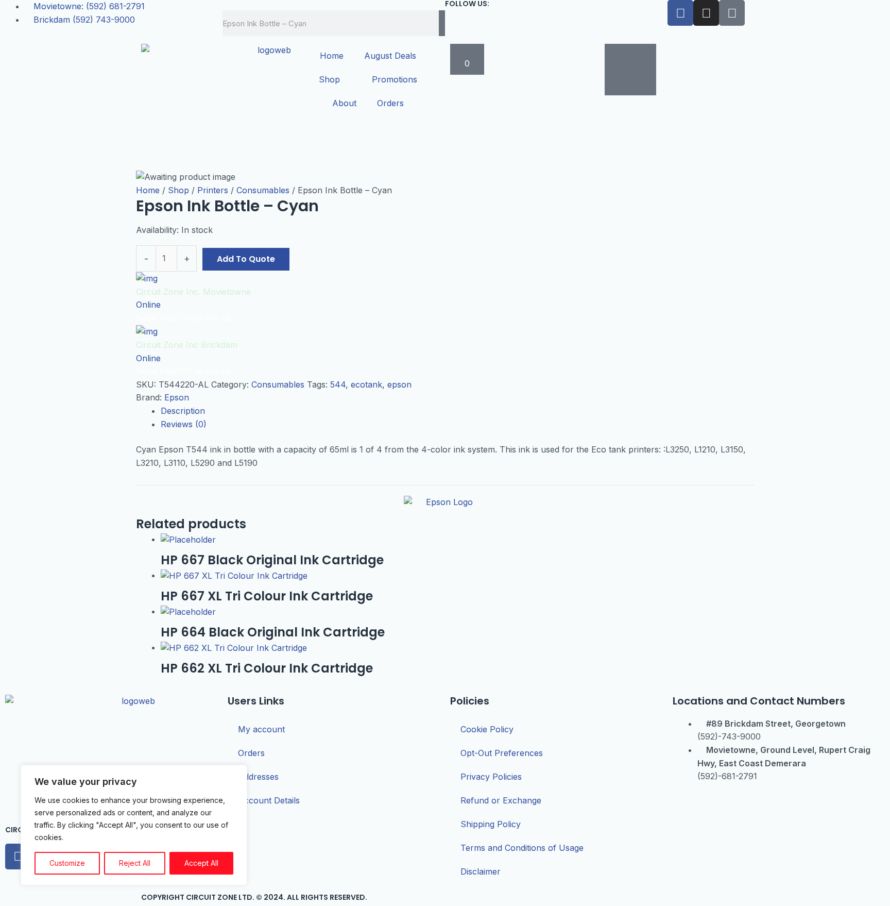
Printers (212, 190)
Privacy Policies (491, 776)
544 (338, 384)
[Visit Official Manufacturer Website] (445, 505)
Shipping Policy (490, 824)
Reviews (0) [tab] (184, 424)
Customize (67, 863)
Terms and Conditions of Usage (522, 848)
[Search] (442, 23)
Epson (176, 397)
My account (261, 729)
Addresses (258, 776)
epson (399, 384)
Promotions (394, 79)
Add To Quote (246, 259)
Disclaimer (480, 871)
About (344, 103)
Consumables (262, 190)
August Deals (390, 56)
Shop (329, 79)
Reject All (134, 863)
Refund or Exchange (500, 800)
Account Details (269, 800)
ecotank (366, 384)
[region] (134, 825)
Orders (390, 103)
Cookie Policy (487, 729)
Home (332, 56)
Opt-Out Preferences (501, 753)
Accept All (201, 863)
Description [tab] (183, 411)
